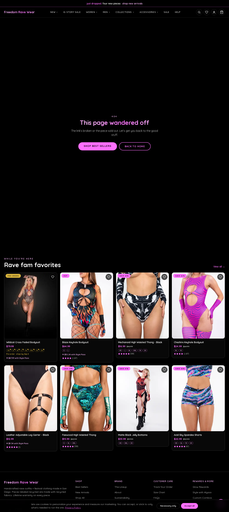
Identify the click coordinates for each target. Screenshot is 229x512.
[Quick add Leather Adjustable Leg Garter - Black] (53, 427)
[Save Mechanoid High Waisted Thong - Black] (164, 277)
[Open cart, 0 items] (221, 12)
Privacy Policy (73, 507)
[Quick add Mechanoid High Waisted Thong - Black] (164, 334)
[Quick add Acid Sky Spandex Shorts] (220, 427)
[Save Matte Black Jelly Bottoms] (164, 370)
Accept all (189, 506)
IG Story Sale (72, 12)
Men (105, 12)
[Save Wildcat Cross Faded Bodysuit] (53, 277)
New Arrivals (82, 492)
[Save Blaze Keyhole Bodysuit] (109, 277)
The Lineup (121, 486)
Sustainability (122, 497)
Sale (167, 12)
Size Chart (159, 492)
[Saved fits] (207, 12)
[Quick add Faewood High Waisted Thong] (109, 427)
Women (90, 12)
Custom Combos (202, 497)
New (53, 12)
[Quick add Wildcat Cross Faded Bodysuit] (53, 334)
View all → (219, 266)
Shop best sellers (98, 146)
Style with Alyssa (202, 492)
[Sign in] (214, 12)
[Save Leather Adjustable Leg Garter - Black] (53, 370)
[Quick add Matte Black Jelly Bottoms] (164, 427)
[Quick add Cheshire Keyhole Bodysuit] (220, 334)
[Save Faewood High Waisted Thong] (109, 370)
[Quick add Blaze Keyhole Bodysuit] (109, 334)
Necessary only (168, 506)
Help (178, 12)
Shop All (79, 497)
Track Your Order (163, 486)
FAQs (157, 497)
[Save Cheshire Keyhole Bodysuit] (220, 277)
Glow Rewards (201, 486)
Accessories (148, 12)
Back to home (135, 146)
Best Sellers (81, 486)
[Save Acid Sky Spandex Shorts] (220, 370)
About (118, 492)
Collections (124, 12)
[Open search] (199, 12)
